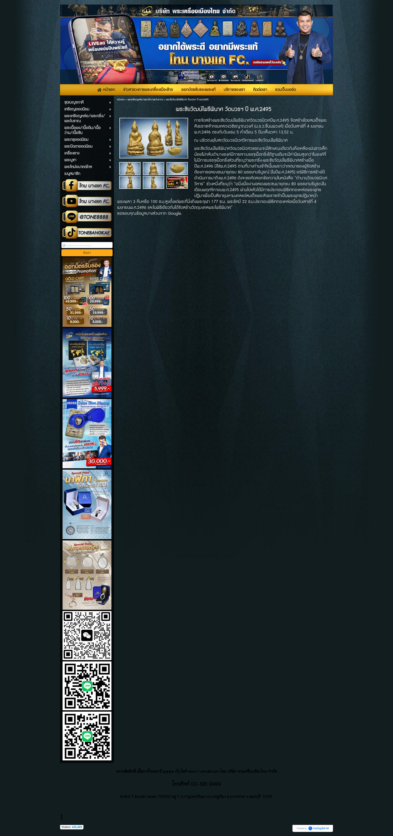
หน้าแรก (121, 99)
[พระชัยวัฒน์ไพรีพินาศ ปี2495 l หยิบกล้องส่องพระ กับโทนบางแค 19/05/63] (177, 182)
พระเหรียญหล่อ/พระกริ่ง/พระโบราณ (145, 99)
